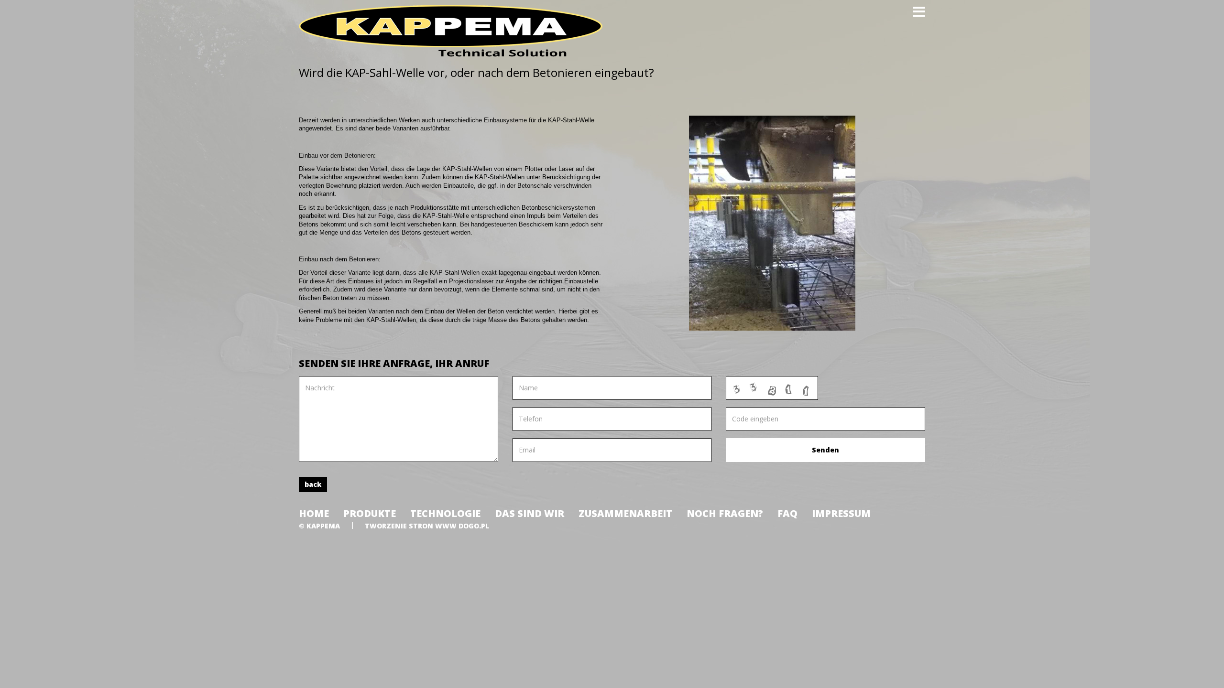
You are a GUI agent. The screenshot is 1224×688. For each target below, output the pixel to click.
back (313, 484)
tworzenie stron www (411, 525)
